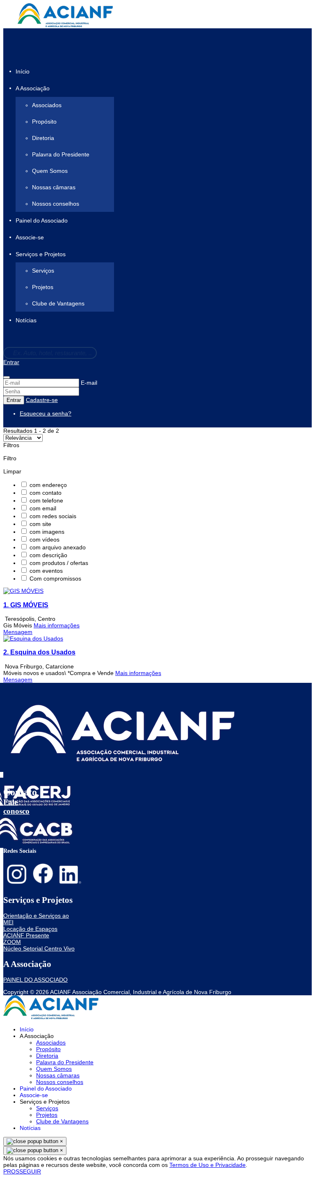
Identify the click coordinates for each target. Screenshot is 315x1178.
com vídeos (44, 539)
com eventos (46, 570)
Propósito (44, 121)
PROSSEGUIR (22, 1171)
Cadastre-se (42, 400)
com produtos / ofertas (59, 563)
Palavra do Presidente (60, 154)
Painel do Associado (42, 220)
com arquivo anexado (58, 547)
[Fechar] (6, 377)
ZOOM (12, 942)
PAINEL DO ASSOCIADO (35, 979)
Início (23, 71)
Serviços (43, 270)
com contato (46, 492)
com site (40, 524)
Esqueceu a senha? (45, 413)
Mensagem (17, 632)
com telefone (46, 500)
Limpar (12, 471)
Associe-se (30, 237)
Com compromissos (55, 578)
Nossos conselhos (55, 203)
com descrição (48, 555)
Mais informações (57, 625)
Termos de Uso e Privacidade (207, 1165)
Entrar (11, 362)
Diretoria (43, 138)
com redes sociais (53, 516)
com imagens (47, 531)
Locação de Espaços (30, 928)
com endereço (48, 485)
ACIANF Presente (26, 935)
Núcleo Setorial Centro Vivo (39, 948)
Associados (47, 105)
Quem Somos (50, 171)
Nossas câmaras (53, 187)
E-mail (89, 382)
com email (43, 508)
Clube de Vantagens (58, 303)
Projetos (42, 287)
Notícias (26, 320)
